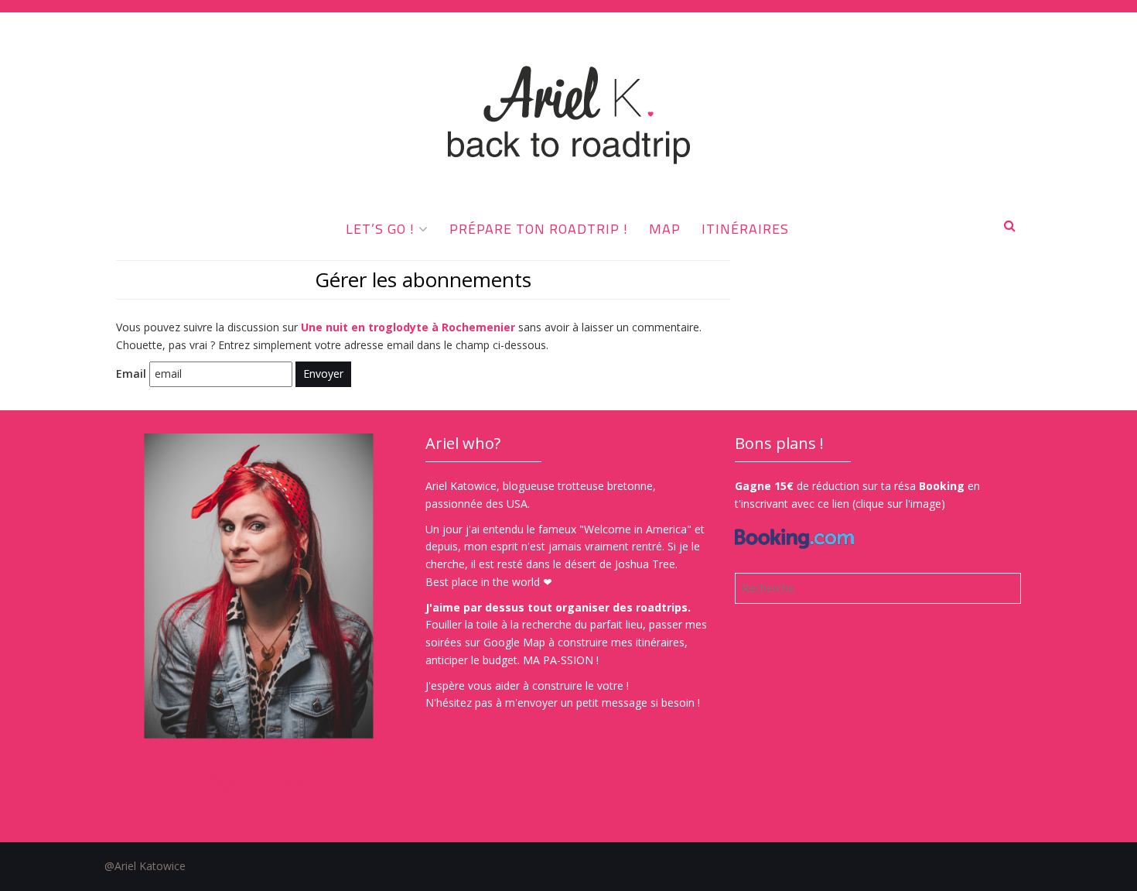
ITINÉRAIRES (745, 228)
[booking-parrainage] (794, 530)
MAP (665, 228)
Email (131, 373)
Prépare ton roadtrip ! (538, 228)
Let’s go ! (380, 228)
